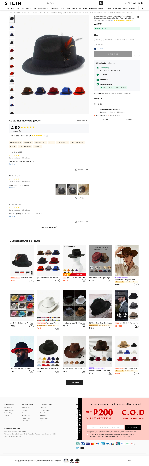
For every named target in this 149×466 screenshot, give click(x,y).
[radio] (98, 39)
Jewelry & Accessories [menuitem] (96, 8)
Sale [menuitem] (34, 8)
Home (11, 13)
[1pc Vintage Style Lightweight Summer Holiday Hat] (100, 260)
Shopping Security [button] (106, 84)
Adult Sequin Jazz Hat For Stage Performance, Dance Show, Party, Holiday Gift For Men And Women (22, 323)
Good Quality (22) (62, 142)
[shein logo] (13, 3)
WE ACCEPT (79, 440)
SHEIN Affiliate (44, 418)
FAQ (41, 421)
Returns (24, 410)
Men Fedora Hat (52, 13)
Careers (6, 415)
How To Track (26, 418)
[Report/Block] (87, 169)
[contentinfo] (111, 443)
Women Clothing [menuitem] (43, 8)
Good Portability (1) (25, 146)
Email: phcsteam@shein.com (12, 436)
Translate (12, 164)
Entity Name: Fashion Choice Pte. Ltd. (15, 431)
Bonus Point (43, 413)
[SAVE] (137, 54)
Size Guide (25, 421)
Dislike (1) (37, 146)
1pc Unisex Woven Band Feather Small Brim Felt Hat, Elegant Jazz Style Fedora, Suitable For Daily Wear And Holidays (22, 278)
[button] (138, 3)
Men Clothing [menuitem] (76, 8)
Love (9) (12, 146)
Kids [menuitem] (62, 8)
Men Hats (42, 13)
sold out (113, 54)
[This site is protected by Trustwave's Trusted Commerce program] (77, 448)
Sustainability (8, 413)
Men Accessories (33, 13)
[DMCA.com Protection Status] (82, 448)
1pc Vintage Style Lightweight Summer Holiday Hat (100, 278)
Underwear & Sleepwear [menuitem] (113, 8)
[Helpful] (76, 169)
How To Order (26, 415)
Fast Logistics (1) (40, 142)
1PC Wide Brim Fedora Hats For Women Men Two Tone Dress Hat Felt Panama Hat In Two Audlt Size (22, 368)
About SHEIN (8, 407)
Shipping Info (26, 407)
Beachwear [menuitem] (55, 8)
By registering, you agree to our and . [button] (111, 432)
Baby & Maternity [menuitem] (129, 8)
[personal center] (125, 3)
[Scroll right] (142, 8)
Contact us (43, 407)
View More (74, 382)
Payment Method (45, 410)
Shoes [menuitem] (85, 8)
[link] (130, 3)
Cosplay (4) (28, 142)
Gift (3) (51, 142)
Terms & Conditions (130, 432)
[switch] (46, 136)
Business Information (12, 428)
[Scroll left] (140, 8)
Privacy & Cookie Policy (113, 432)
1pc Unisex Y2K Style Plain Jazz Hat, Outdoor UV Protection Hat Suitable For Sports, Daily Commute (48, 368)
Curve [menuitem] (68, 8)
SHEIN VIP (43, 415)
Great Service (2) (15, 142)
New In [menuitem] (28, 8)
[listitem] (22, 266)
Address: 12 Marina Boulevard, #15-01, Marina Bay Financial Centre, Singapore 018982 (30, 434)
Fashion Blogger (9, 410)
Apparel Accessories (20, 13)
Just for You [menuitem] (20, 8)
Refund (24, 413)
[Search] (101, 3)
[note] (74, 274)
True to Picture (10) (77, 142)
